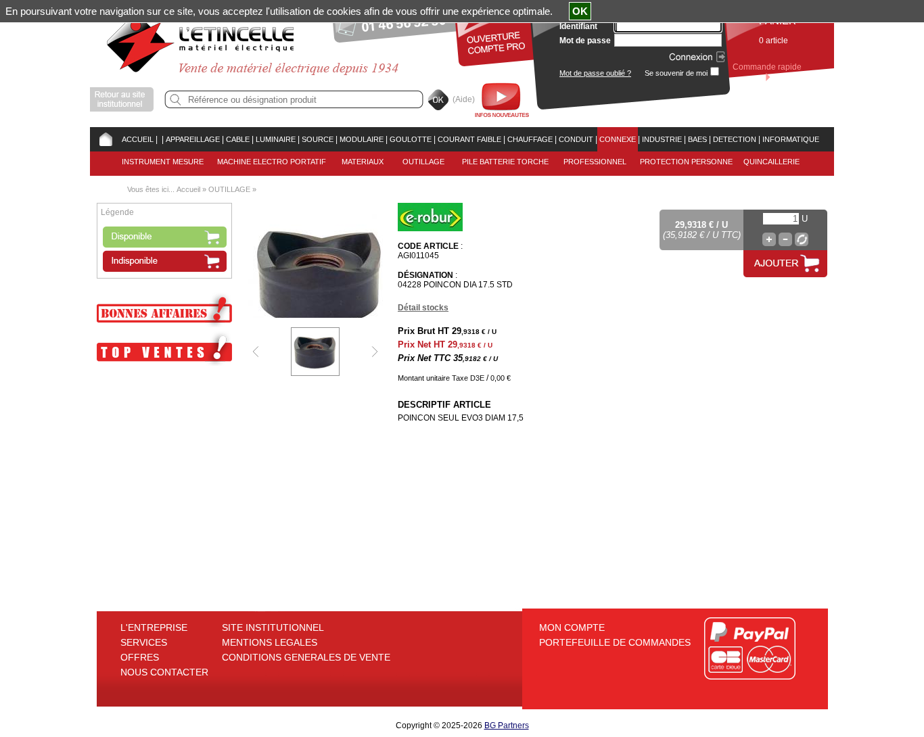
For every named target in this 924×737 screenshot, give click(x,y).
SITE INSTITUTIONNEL (273, 627)
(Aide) (464, 99)
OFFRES (139, 657)
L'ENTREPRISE (153, 627)
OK (580, 11)
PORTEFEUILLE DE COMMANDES (615, 642)
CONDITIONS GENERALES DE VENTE (306, 657)
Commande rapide (767, 67)
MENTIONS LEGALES (269, 642)
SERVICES (143, 642)
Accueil (188, 189)
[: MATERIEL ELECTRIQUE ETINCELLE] (160, 139)
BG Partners (506, 725)
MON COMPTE (572, 627)
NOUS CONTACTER (164, 672)
